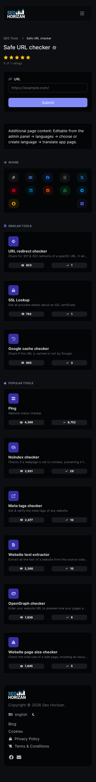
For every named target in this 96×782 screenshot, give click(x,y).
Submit (48, 102)
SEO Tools (10, 38)
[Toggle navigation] (82, 13)
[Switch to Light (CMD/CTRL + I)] (33, 714)
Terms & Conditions (31, 746)
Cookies (15, 731)
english (20, 714)
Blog (12, 724)
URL (16, 79)
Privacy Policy (26, 738)
